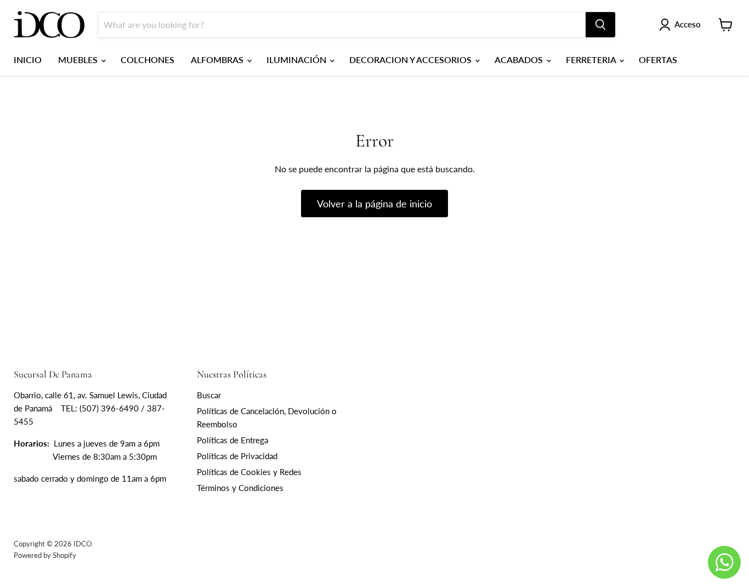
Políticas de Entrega (232, 440)
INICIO (28, 59)
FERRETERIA (592, 59)
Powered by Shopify (45, 555)
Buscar (209, 395)
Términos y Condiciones (240, 488)
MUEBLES (79, 59)
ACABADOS (520, 59)
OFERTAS (658, 59)
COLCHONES (147, 59)
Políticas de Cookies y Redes (249, 472)
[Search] (600, 24)
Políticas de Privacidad (237, 456)
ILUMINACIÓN (297, 59)
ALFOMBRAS (218, 59)
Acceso (687, 24)
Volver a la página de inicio (374, 203)
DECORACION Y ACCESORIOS (411, 59)
